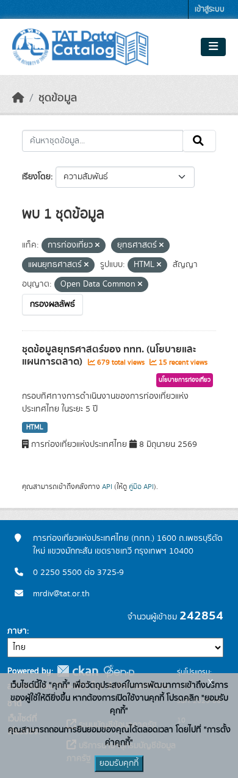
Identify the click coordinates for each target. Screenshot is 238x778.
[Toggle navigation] (213, 47)
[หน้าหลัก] (18, 98)
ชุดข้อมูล (57, 98)
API (107, 486)
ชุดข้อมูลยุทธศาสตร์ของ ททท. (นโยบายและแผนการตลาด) (109, 355)
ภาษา (17, 631)
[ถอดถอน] (97, 246)
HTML (34, 427)
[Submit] (199, 141)
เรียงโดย (36, 177)
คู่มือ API (141, 486)
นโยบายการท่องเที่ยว (185, 380)
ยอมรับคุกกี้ (119, 763)
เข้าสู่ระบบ (210, 9)
